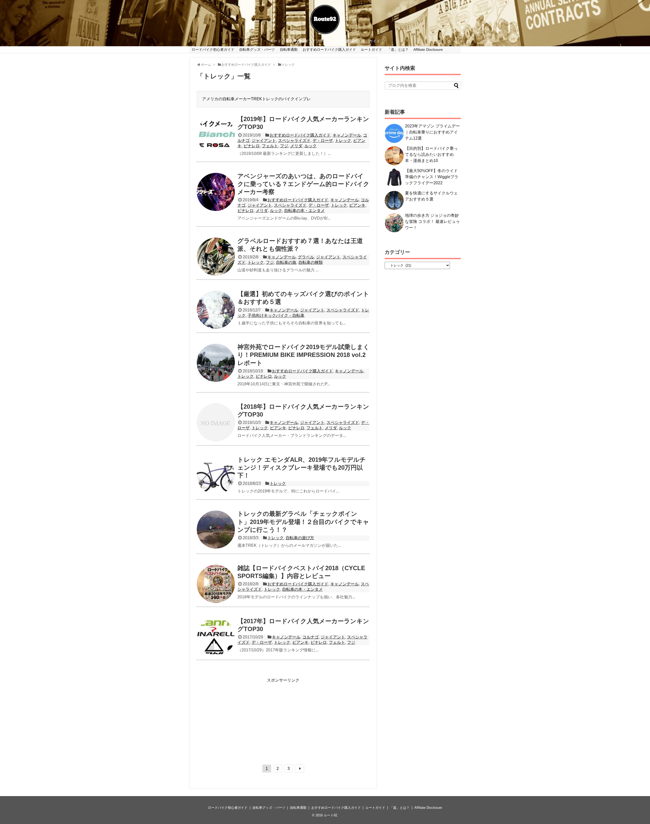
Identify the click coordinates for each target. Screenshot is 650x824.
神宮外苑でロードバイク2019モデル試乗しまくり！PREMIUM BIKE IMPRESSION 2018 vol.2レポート (303, 354)
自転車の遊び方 (300, 538)
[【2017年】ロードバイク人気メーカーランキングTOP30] (216, 637)
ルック (310, 146)
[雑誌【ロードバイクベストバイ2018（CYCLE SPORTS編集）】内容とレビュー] (216, 584)
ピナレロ (251, 146)
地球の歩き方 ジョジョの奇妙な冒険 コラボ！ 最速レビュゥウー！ (432, 221)
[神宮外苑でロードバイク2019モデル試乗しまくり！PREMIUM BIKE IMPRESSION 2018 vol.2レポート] (216, 363)
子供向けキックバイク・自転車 (276, 315)
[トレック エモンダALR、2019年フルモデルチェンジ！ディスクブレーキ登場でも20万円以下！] (216, 475)
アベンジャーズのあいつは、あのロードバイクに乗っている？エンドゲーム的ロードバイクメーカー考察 (303, 184)
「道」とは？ (398, 49)
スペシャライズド (294, 140)
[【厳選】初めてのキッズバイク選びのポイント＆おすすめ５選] (216, 310)
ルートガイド (371, 49)
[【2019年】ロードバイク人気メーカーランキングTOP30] (216, 135)
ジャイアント (264, 140)
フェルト (270, 146)
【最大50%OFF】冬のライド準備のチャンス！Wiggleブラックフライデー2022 (431, 177)
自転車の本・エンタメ (304, 210)
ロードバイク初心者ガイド (213, 49)
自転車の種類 (310, 262)
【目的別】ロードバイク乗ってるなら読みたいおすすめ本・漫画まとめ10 (431, 154)
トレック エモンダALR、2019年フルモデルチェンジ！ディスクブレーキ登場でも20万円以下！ (301, 467)
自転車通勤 (289, 49)
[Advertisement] (283, 718)
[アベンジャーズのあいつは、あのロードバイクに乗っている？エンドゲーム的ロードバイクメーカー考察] (216, 192)
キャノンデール (347, 135)
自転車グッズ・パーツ (257, 49)
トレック (343, 140)
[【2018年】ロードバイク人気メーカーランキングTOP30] (216, 422)
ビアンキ (357, 205)
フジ (284, 146)
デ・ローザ (323, 140)
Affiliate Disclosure (428, 49)
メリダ (296, 146)
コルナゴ (310, 637)
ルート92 (330, 815)
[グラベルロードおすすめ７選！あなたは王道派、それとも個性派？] (216, 257)
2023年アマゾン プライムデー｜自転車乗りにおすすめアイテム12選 (432, 132)
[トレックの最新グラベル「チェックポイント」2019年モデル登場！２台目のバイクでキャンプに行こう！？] (216, 529)
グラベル (306, 257)
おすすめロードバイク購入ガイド (329, 49)
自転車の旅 (286, 262)
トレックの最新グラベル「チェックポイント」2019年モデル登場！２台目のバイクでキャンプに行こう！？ (303, 521)
